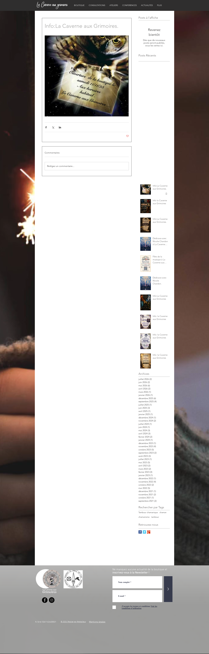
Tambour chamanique (148, 512)
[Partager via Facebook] (46, 127)
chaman (163, 512)
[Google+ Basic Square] (148, 532)
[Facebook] (44, 600)
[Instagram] (51, 600)
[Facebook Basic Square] (140, 532)
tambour (155, 517)
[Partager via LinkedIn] (60, 127)
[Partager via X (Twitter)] (53, 127)
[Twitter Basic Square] (144, 532)
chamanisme (144, 517)
